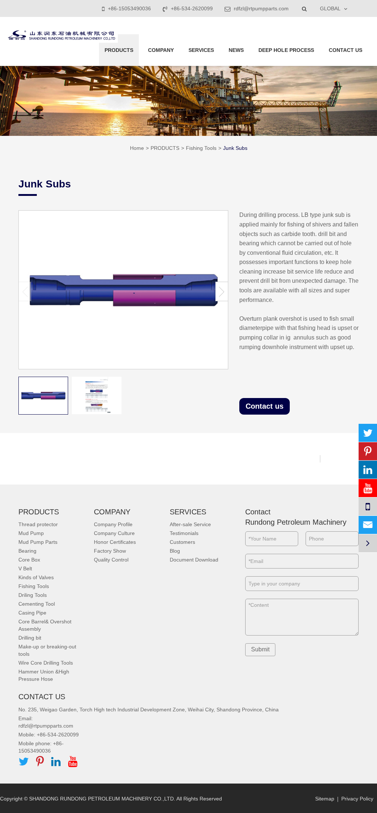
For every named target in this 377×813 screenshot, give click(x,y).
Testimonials (184, 533)
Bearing (27, 551)
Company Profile (113, 524)
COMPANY (161, 50)
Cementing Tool (36, 604)
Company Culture (114, 533)
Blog (175, 551)
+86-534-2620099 (191, 8)
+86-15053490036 (129, 8)
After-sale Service (190, 524)
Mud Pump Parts (37, 542)
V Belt (25, 568)
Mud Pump (31, 533)
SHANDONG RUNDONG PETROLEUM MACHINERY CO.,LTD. (102, 799)
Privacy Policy (357, 799)
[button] (221, 291)
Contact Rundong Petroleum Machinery (295, 517)
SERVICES (201, 50)
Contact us (264, 406)
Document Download (194, 560)
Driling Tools (32, 595)
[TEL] (368, 506)
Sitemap (324, 799)
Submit (260, 649)
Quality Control (111, 560)
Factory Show (110, 551)
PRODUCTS (119, 50)
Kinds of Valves (36, 577)
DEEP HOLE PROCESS (286, 50)
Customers (182, 542)
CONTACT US (345, 50)
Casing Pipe (32, 613)
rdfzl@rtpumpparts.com (260, 8)
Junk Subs (235, 148)
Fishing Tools (201, 148)
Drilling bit (29, 638)
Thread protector (38, 524)
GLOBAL (330, 8)
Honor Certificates (115, 542)
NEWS (236, 50)
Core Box (29, 560)
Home (137, 148)
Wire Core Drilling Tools (45, 663)
